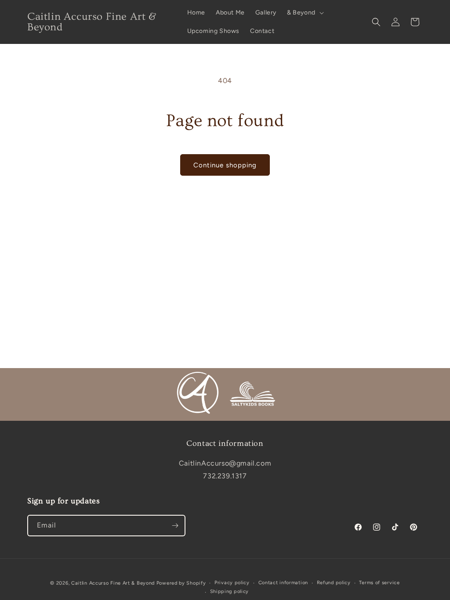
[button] (304, 13)
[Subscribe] (175, 525)
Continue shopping (225, 165)
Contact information (283, 583)
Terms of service (379, 583)
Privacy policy (232, 583)
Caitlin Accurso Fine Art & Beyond (113, 583)
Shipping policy (229, 591)
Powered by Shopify (181, 583)
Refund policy (334, 583)
